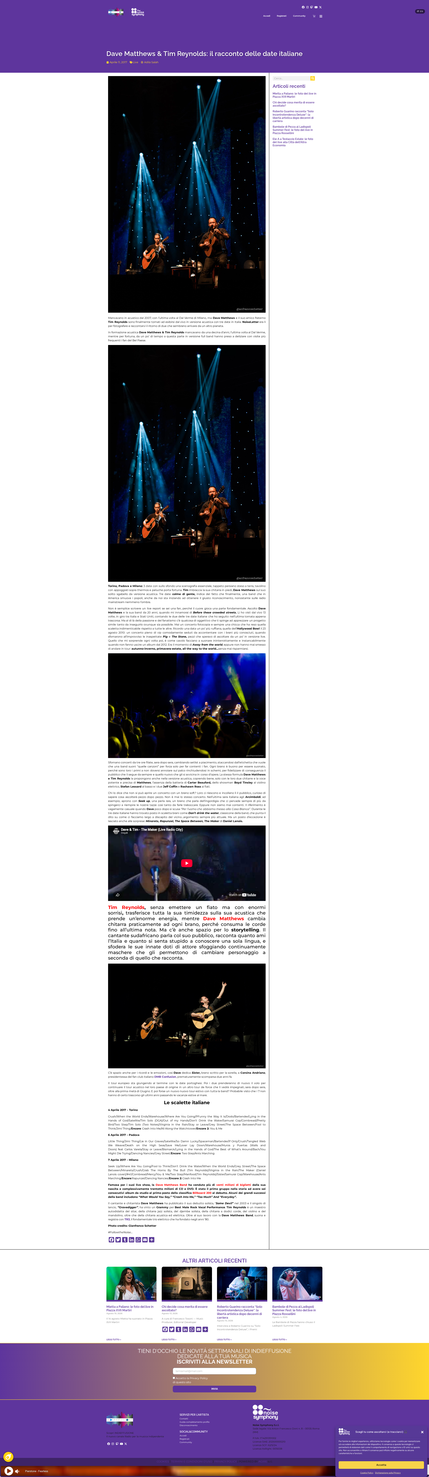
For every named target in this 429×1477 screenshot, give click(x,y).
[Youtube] (316, 7)
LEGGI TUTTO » (113, 1339)
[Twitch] (312, 7)
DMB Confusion (165, 1076)
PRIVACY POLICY (225, 1461)
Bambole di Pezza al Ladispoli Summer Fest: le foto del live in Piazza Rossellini (293, 130)
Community (299, 16)
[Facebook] (303, 7)
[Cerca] (312, 78)
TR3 (127, 1219)
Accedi (266, 16)
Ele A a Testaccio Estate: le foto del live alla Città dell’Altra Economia (293, 142)
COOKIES (163, 1461)
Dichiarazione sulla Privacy (388, 1472)
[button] (422, 1432)
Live (135, 62)
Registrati (281, 16)
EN (421, 11)
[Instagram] (307, 7)
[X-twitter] (320, 7)
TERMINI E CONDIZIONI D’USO (191, 1461)
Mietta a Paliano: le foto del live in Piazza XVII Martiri (294, 95)
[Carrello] (314, 16)
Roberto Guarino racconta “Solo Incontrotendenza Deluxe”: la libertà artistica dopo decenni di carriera (293, 116)
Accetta (381, 1465)
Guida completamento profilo (195, 1422)
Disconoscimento (189, 1425)
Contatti (184, 1418)
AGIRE (263, 1461)
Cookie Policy (366, 1472)
